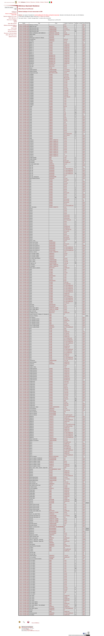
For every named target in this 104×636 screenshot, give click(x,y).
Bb (75, 31)
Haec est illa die (32, 311)
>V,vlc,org (66, 360)
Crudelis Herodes (32, 157)
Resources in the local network (10, 33)
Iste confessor (32, 317)
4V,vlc (65, 24)
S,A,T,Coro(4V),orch (68, 338)
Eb (75, 173)
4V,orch (65, 32)
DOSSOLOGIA (52, 275)
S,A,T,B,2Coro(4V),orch (68, 205)
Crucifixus (31, 140)
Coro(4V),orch (66, 34)
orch (65, 176)
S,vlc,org (65, 28)
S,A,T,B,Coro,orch (67, 229)
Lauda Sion (31, 363)
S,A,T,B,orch (66, 303)
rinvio (87, 315)
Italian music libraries (12, 29)
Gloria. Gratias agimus (34, 307)
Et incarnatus (32, 264)
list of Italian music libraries (43, 16)
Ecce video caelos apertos (34, 258)
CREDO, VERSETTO (53, 140)
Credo (30, 108)
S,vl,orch (65, 272)
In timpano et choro (33, 312)
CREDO (51, 108)
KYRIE (50, 68)
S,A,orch (65, 40)
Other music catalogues (12, 19)
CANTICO (51, 416)
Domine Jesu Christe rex (34, 245)
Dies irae (31, 165)
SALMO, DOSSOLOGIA (54, 406)
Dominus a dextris (33, 251)
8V (64, 36)
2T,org (65, 117)
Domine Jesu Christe (33, 242)
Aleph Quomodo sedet (34, 28)
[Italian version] (50, 2)
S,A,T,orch (66, 88)
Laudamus (31, 365)
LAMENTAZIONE (52, 28)
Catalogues (14, 11)
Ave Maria (31, 40)
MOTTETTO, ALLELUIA (54, 34)
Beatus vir (31, 42)
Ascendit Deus (32, 39)
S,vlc (65, 31)
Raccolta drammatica (12, 31)
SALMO (51, 42)
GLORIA (51, 269)
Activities (37, 2)
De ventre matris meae (34, 164)
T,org (65, 112)
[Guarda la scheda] (79, 25)
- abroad (15, 21)
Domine (31, 208)
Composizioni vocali (33, 72)
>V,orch (65, 151)
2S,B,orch (66, 39)
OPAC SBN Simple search (11, 34)
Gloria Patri (31, 304)
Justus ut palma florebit (34, 325)
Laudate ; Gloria (32, 366)
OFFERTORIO (52, 242)
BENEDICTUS (52, 55)
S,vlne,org (66, 263)
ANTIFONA (51, 36)
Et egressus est (32, 263)
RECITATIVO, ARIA (53, 72)
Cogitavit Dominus (33, 69)
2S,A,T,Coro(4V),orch (68, 296)
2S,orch (65, 306)
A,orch (65, 98)
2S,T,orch (66, 397)
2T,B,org (65, 402)
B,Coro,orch (66, 160)
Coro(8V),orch (66, 53)
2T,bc (65, 114)
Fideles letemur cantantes (34, 267)
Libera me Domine (33, 411)
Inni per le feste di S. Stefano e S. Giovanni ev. (39, 314)
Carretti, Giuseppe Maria (24, 24)
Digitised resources (13, 36)
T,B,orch (65, 120)
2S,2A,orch (66, 403)
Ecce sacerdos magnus (34, 253)
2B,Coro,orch (66, 77)
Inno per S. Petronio (33, 315)
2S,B (65, 400)
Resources (33, 2)
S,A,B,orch (66, 90)
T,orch (65, 366)
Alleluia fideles (32, 34)
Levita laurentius (32, 408)
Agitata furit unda (32, 26)
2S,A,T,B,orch (67, 135)
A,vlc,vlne (66, 261)
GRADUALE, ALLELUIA (54, 32)
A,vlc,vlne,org (66, 29)
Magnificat (31, 416)
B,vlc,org (65, 259)
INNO (50, 157)
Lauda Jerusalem (32, 362)
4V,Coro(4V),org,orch (68, 414)
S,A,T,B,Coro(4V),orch (68, 168)
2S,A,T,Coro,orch (67, 219)
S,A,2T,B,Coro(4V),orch (68, 250)
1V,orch (65, 68)
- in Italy (15, 20)
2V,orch (65, 149)
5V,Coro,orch (66, 200)
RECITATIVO (52, 311)
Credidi (30, 106)
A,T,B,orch (66, 389)
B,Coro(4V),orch (67, 162)
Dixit (30, 180)
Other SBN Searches (12, 23)
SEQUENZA (51, 165)
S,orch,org (66, 319)
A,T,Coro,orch (66, 79)
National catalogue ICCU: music (10, 16)
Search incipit (14, 28)
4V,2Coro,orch (67, 215)
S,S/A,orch (66, 282)
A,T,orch (65, 408)
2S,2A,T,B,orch (67, 96)
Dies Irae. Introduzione (34, 176)
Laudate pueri (32, 381)
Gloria (30, 269)
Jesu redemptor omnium (34, 319)
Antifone (31, 36)
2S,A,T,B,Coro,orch (68, 133)
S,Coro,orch (66, 76)
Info (19, 2)
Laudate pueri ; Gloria (33, 406)
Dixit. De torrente (32, 207)
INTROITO (51, 164)
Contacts (42, 2)
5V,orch (65, 203)
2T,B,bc (65, 330)
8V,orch (65, 106)
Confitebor (31, 74)
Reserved (46, 2)
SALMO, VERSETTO (53, 207)
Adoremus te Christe (33, 24)
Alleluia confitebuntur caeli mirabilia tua (37, 32)
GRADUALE (51, 39)
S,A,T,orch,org (67, 410)
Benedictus (31, 55)
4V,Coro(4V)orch (67, 283)
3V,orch (65, 64)
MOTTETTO (51, 26)
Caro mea (31, 64)
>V (64, 154)
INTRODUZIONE (52, 176)
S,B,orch (65, 258)
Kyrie (30, 328)
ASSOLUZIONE (52, 411)
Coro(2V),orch (66, 320)
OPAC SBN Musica (13, 18)
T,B (64, 165)
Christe (30, 68)
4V (64, 256)
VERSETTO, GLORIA (53, 307)
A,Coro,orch (66, 74)
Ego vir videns (32, 259)
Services (28, 2)
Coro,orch (66, 183)
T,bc (65, 108)
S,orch (65, 157)
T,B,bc (65, 328)
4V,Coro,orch (66, 192)
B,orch (65, 26)
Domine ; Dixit (32, 240)
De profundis (32, 160)
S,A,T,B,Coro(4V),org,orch (69, 416)
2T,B (65, 122)
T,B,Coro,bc (66, 180)
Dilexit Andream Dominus (34, 178)
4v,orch (65, 221)
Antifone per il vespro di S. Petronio (36, 37)
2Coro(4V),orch (67, 226)
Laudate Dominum (33, 368)
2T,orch (65, 119)
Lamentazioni (32, 360)
